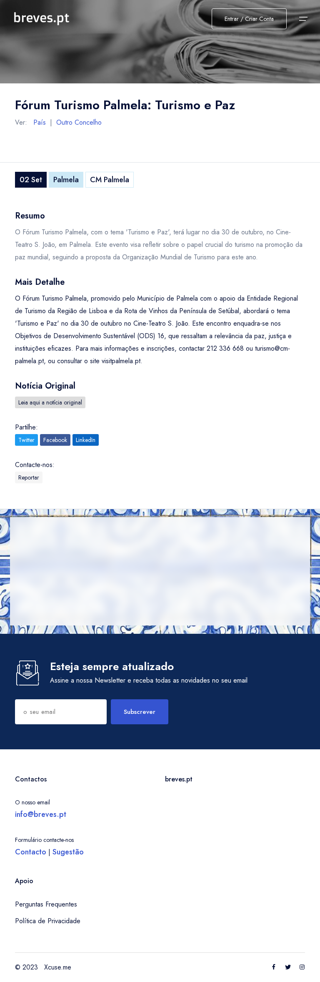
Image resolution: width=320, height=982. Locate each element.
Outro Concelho (79, 122)
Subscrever (139, 711)
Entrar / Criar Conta (249, 19)
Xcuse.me (57, 967)
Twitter (26, 440)
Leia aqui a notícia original (50, 402)
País (39, 122)
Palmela (66, 179)
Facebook (55, 440)
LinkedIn (85, 440)
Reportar (28, 477)
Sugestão (68, 851)
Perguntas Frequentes (46, 904)
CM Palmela (109, 179)
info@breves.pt (40, 814)
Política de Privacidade (47, 921)
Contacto (30, 851)
